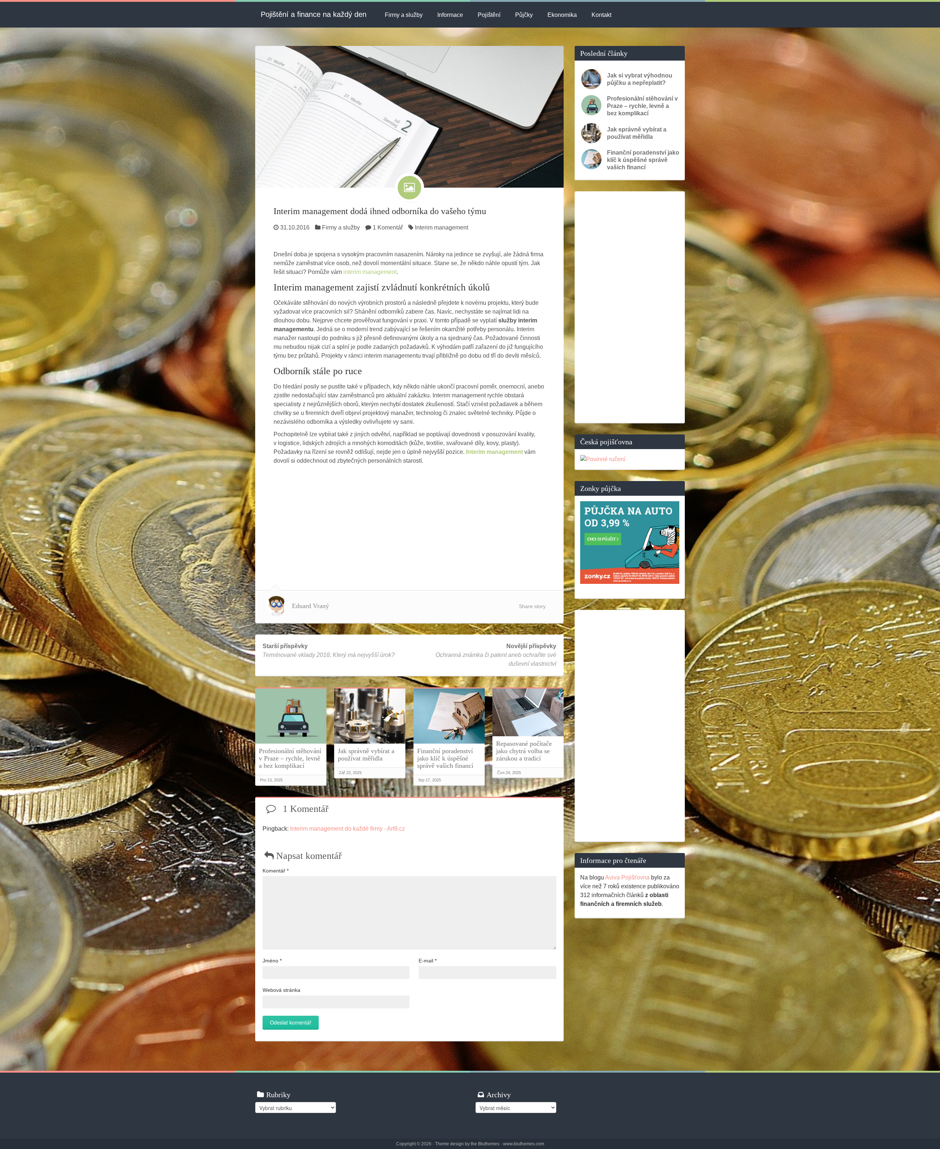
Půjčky (524, 15)
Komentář (276, 871)
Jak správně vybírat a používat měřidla (366, 754)
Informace (450, 15)
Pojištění (489, 15)
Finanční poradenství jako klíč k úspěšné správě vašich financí (445, 758)
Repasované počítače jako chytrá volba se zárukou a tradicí (524, 751)
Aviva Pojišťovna (627, 877)
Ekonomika (562, 15)
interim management (370, 272)
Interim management (441, 227)
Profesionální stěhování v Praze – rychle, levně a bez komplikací (290, 758)
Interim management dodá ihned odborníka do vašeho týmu (380, 211)
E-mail (428, 961)
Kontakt (601, 15)
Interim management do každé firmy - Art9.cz (347, 828)
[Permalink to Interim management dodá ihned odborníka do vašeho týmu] (409, 116)
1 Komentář (388, 227)
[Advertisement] (409, 520)
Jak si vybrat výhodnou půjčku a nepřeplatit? (639, 79)
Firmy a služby (404, 15)
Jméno (272, 961)
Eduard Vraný (310, 606)
